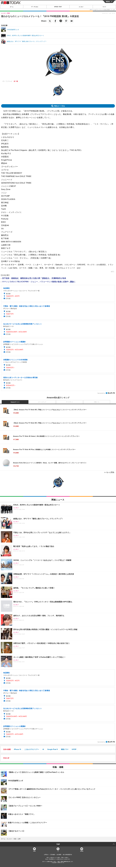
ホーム (11, 6)
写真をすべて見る (59, 106)
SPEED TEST (58, 6)
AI (43, 749)
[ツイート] (50, 21)
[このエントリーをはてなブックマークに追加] (71, 21)
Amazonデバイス (15, 402)
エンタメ (81, 6)
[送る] (61, 21)
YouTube (81, 851)
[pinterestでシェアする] (66, 21)
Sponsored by (101, 393)
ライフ (104, 6)
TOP (58, 844)
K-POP (74, 749)
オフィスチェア (42, 402)
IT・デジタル (34, 6)
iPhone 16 (17, 749)
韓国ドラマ (64, 749)
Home (34, 851)
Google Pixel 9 (52, 749)
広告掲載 (52, 854)
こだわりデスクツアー (31, 749)
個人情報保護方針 (67, 854)
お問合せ (46, 854)
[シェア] (55, 21)
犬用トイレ (97, 402)
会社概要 (59, 854)
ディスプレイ (69, 402)
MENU (108, 1)
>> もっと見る (109, 472)
